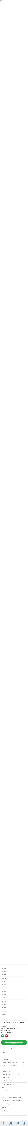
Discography (5, 1059)
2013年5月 (4, 965)
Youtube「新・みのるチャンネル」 (11, 1104)
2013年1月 (4, 978)
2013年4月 (4, 968)
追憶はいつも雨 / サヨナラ (9, 1071)
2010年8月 (4, 1001)
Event (3, 1087)
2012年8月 (4, 988)
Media (3, 1094)
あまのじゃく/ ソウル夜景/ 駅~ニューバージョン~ (14, 1066)
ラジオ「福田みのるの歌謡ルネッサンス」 (13, 1100)
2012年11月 (4, 984)
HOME (3, 1052)
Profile (3, 1056)
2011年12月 (4, 994)
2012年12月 (5, 981)
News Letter (5, 1090)
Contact (5, 1113)
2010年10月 (5, 998)
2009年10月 (5, 1011)
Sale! (4, 1110)
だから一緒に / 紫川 (7, 1084)
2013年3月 (4, 971)
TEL (18, 1124)
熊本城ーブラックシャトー (9, 1077)
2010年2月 (4, 1007)
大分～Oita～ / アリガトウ (9, 1081)
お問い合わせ (11, 1124)
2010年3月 (4, 1004)
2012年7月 (4, 991)
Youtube (24, 1124)
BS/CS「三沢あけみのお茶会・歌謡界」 (12, 1097)
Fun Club (4, 1107)
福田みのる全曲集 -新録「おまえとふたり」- (14, 1062)
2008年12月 (5, 1014)
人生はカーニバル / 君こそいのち (11, 1074)
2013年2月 (4, 974)
